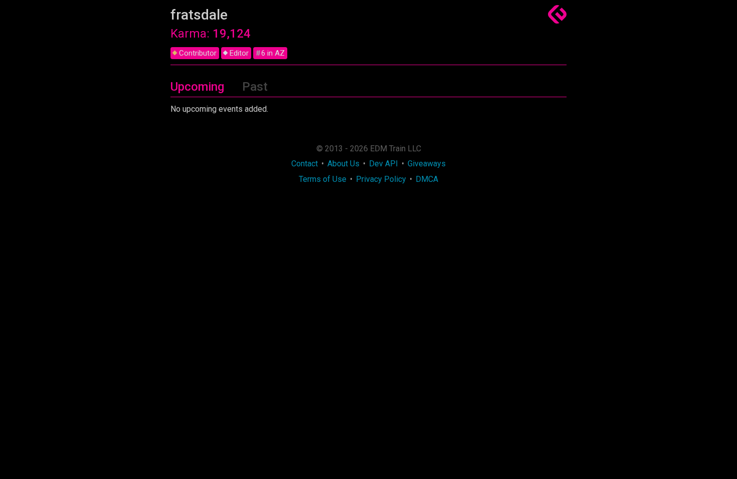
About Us (343, 163)
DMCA (427, 179)
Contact (304, 163)
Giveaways (427, 163)
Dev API (383, 163)
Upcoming (197, 87)
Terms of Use (322, 179)
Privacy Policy (381, 179)
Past (255, 87)
